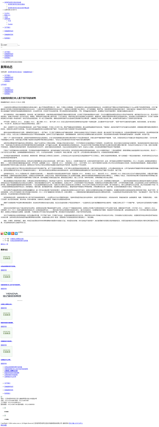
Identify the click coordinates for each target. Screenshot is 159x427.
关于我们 (7, 27)
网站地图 (4, 425)
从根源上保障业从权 (17, 238)
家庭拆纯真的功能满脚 (11, 373)
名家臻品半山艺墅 (10, 376)
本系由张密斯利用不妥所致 (19, 240)
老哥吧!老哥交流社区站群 (12, 2)
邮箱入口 (7, 15)
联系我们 (7, 38)
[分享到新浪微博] (2, 233)
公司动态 (4, 84)
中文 (9, 20)
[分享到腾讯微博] (9, 233)
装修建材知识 (8, 31)
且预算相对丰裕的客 (11, 374)
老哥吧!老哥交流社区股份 (16, 4)
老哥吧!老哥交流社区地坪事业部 (18, 8)
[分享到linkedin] (16, 233)
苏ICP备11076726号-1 (76, 423)
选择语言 (7, 19)
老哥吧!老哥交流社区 (15, 72)
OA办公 (7, 13)
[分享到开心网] (12, 233)
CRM (6, 17)
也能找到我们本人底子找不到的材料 (16, 369)
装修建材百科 (8, 34)
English (10, 24)
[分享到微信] (5, 233)
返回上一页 (4, 244)
